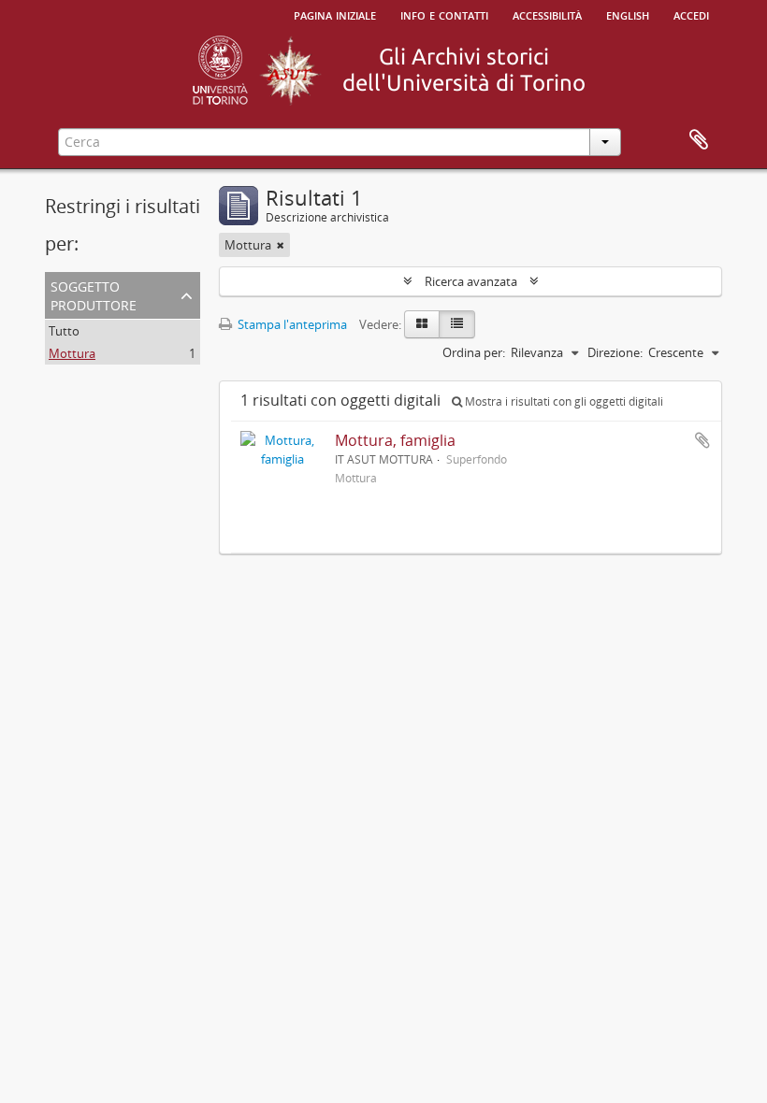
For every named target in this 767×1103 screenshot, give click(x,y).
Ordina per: (473, 352)
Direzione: (615, 352)
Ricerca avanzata (471, 281)
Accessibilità (547, 14)
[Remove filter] (280, 245)
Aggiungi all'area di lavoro (702, 440)
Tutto (64, 330)
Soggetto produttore (94, 294)
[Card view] (422, 324)
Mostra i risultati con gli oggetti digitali (562, 401)
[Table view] (457, 324)
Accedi (691, 14)
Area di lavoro (698, 140)
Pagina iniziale (335, 14)
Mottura (72, 353)
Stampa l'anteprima (291, 324)
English (627, 14)
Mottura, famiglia (395, 440)
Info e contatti (444, 14)
